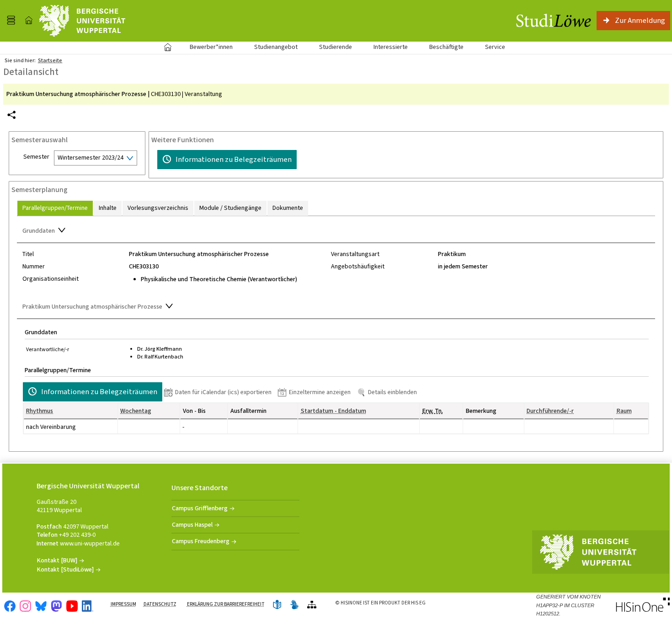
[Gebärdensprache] (294, 605)
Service (490, 47)
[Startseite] (29, 20)
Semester (36, 157)
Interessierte (390, 47)
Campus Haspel (192, 524)
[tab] (55, 208)
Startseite (167, 47)
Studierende (335, 47)
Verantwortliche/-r (47, 349)
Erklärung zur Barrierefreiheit (226, 604)
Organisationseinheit (50, 279)
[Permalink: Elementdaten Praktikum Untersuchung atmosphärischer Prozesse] (11, 115)
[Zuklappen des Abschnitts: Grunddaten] (336, 231)
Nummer (33, 266)
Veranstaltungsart (355, 254)
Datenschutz (160, 604)
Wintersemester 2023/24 (90, 157)
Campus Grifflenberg (200, 508)
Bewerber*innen (206, 47)
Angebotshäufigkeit (357, 266)
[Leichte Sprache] (277, 605)
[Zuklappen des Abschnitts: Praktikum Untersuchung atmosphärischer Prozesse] (336, 307)
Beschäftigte (446, 47)
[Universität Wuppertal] (82, 21)
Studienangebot (271, 47)
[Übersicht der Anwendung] (312, 605)
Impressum (123, 604)
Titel (28, 254)
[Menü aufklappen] (11, 20)
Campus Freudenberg (200, 541)
